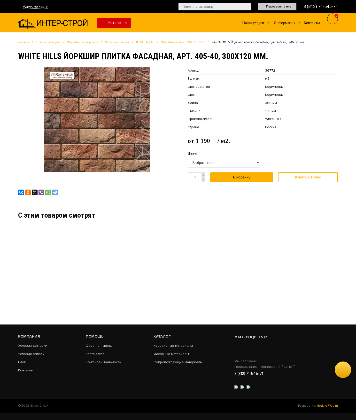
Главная (23, 42)
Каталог (115, 22)
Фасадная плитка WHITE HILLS (183, 42)
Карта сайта (95, 354)
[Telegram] (55, 192)
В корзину (241, 177)
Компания (29, 336)
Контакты (25, 370)
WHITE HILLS (145, 42)
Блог (22, 362)
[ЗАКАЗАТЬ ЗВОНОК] (343, 369)
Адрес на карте (35, 6)
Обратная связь (99, 346)
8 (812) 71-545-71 (320, 6)
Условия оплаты (31, 354)
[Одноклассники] (28, 192)
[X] (35, 192)
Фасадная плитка (117, 42)
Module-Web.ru (327, 406)
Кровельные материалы (173, 346)
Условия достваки (32, 346)
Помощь (94, 336)
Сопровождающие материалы (178, 362)
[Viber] (41, 192)
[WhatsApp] (48, 192)
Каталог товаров (48, 42)
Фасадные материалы (82, 42)
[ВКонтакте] (21, 192)
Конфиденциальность (103, 362)
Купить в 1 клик (308, 177)
